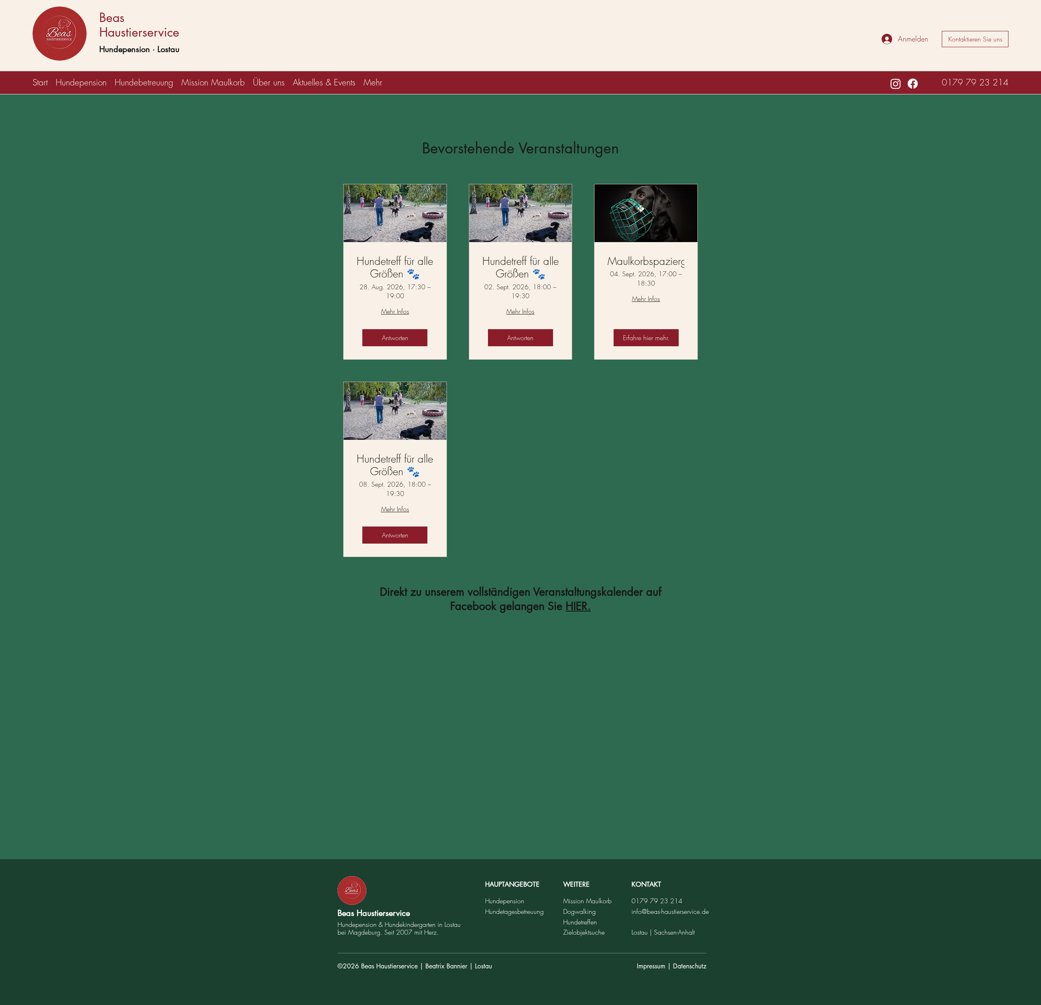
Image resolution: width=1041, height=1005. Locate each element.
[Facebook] (912, 83)
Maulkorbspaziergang (646, 261)
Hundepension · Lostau (139, 49)
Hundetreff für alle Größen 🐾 (395, 267)
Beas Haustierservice (139, 24)
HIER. (578, 606)
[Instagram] (895, 83)
